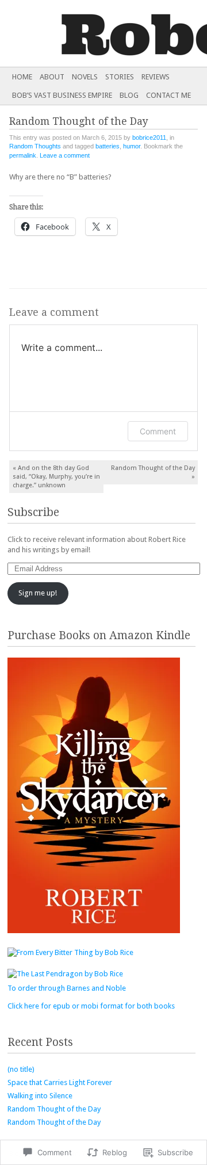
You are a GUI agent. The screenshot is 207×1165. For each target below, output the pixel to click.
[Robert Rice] (83, 33)
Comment (158, 431)
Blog (129, 95)
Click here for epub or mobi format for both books (91, 1006)
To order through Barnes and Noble (66, 988)
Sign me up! (37, 593)
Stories (119, 76)
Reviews (155, 76)
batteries (107, 146)
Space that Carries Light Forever (59, 1082)
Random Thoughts (35, 146)
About (52, 76)
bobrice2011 (149, 137)
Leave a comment (65, 155)
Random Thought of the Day (153, 472)
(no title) (20, 1069)
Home (22, 76)
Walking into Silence (39, 1095)
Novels (85, 76)
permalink (22, 155)
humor (131, 146)
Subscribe (33, 512)
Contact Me (168, 95)
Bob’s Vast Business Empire (62, 95)
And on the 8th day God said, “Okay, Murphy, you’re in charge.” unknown (56, 476)
